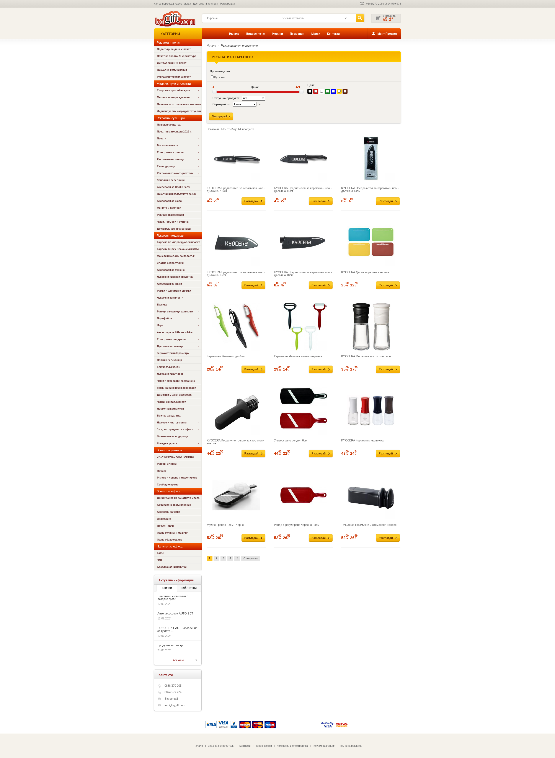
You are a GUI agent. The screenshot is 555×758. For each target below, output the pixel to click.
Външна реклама (351, 745)
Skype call (171, 698)
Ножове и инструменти (171, 422)
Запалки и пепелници (170, 180)
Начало (234, 33)
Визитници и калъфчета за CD (176, 194)
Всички (167, 588)
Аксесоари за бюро (169, 201)
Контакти (333, 33)
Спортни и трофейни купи (173, 90)
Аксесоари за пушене (171, 269)
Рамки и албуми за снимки (174, 290)
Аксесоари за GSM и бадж (173, 187)
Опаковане (164, 518)
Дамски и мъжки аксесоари (174, 394)
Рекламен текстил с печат (174, 76)
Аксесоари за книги (169, 283)
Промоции (297, 33)
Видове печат (255, 33)
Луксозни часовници (170, 346)
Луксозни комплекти (170, 297)
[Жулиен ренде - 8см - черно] (236, 495)
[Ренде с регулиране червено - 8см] (303, 495)
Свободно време (167, 484)
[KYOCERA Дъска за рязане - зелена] (370, 242)
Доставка (198, 3)
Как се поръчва (163, 3)
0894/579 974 (393, 3)
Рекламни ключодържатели (175, 173)
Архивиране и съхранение (174, 504)
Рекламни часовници (170, 159)
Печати (161, 138)
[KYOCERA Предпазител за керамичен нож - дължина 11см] (303, 158)
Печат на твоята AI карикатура (176, 56)
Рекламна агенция (324, 745)
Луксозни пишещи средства (175, 276)
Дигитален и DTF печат (171, 63)
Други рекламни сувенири (174, 228)
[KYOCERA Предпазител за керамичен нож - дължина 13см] (236, 242)
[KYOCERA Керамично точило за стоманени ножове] (236, 411)
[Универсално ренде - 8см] (303, 411)
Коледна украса (167, 443)
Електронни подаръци (171, 339)
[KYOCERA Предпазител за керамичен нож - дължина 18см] (303, 242)
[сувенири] (175, 26)
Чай (159, 560)
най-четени (189, 588)
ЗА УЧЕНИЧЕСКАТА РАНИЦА (175, 456)
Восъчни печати (167, 145)
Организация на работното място (178, 498)
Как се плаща (183, 3)
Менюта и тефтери (169, 207)
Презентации (165, 525)
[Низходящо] (259, 104)
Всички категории (292, 18)
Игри (160, 325)
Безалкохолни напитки (171, 566)
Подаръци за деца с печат (174, 49)
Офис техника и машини (172, 532)
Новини (277, 33)
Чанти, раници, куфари (171, 401)
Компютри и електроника (292, 745)
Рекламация (227, 3)
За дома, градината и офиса (175, 429)
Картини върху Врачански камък (178, 249)
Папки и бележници (169, 360)
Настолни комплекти (170, 408)
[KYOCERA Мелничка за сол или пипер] (370, 327)
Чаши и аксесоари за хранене (176, 380)
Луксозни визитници (170, 374)
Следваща (250, 558)
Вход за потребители (221, 745)
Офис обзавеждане (169, 539)
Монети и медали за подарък (175, 256)
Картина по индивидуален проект (178, 242)
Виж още (178, 660)
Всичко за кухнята (169, 415)
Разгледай (251, 201)
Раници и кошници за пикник (175, 311)
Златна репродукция (170, 263)
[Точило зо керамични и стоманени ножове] (370, 495)
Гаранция (212, 3)
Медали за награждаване (173, 97)
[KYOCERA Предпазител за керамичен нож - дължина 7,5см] (236, 158)
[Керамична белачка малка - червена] (303, 327)
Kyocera (219, 77)
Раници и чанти (166, 463)
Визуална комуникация (172, 70)
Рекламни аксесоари (170, 214)
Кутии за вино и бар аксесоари (176, 387)
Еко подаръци (166, 166)
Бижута (162, 304)
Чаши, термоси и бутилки (173, 221)
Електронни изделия (170, 152)
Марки (315, 33)
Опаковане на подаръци (172, 436)
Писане (161, 470)
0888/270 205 (374, 3)
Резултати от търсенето (239, 45)
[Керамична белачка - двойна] (236, 327)
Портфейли (164, 318)
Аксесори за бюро (168, 511)
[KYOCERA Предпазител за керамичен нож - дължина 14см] (370, 158)
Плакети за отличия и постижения (179, 104)
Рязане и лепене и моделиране (177, 477)
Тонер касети (264, 745)
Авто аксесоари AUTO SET (175, 613)
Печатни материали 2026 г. (174, 131)
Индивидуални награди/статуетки (179, 111)
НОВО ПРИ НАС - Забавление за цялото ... (177, 629)
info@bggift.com (175, 705)
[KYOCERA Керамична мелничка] (370, 411)
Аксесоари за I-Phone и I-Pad (175, 332)
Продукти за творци (170, 645)
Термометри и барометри (173, 353)
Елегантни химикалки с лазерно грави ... (172, 598)
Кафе (160, 553)
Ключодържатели (168, 367)
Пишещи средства (169, 124)
